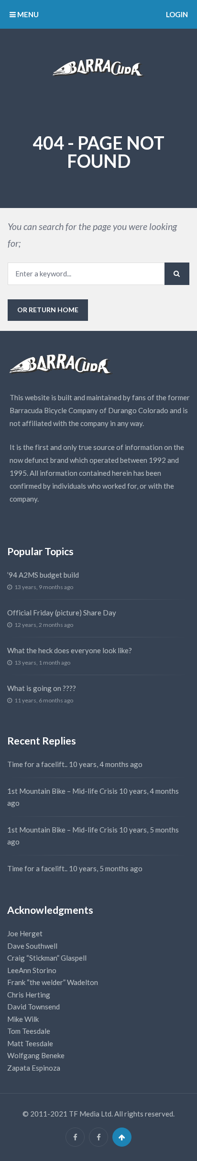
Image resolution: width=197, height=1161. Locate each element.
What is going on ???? (41, 688)
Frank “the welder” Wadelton (52, 982)
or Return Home (47, 310)
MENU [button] (27, 14)
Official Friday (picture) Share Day (61, 612)
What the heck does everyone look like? (69, 650)
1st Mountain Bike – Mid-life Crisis (62, 791)
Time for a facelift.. (37, 764)
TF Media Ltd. (91, 1113)
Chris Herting (28, 994)
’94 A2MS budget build (43, 574)
